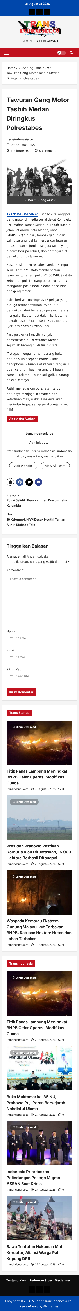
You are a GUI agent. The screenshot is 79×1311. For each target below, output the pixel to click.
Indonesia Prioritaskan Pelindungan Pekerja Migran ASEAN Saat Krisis (33, 1177)
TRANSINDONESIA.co (22, 214)
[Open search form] (71, 53)
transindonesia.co (20, 139)
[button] (7, 52)
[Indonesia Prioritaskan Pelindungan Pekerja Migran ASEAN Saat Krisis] (39, 1143)
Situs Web (14, 669)
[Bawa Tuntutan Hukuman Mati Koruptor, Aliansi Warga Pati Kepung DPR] (39, 1218)
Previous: (37, 500)
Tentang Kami (16, 1280)
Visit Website (23, 466)
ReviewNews (29, 1306)
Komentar (15, 570)
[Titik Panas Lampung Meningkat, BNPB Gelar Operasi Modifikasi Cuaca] (39, 743)
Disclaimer (62, 1280)
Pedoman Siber (40, 1280)
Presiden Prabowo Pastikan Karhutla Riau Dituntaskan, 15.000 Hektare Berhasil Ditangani (39, 852)
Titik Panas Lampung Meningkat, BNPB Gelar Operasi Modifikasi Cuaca (37, 777)
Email (11, 650)
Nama (11, 631)
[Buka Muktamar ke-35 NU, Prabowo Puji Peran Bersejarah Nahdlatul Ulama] (39, 1068)
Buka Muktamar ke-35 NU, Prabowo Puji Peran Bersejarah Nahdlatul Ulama (36, 1102)
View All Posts (55, 466)
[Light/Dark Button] (61, 53)
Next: (36, 519)
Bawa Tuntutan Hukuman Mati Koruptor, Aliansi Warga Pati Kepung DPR (35, 1252)
